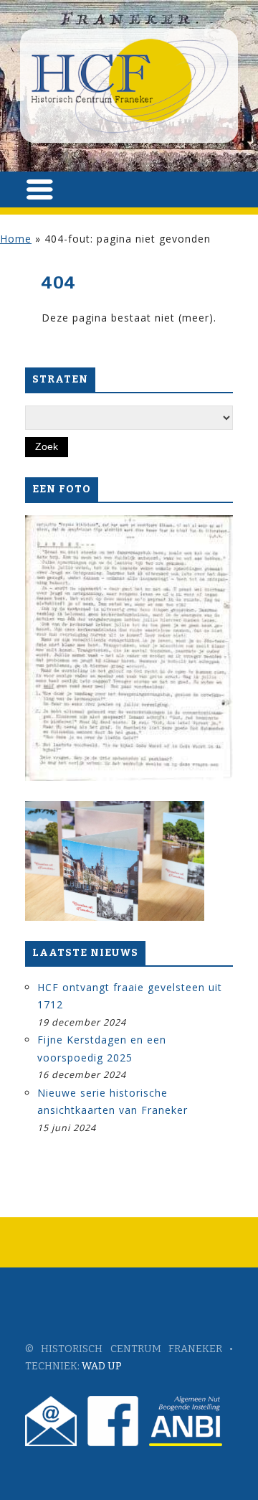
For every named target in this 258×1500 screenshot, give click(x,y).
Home (16, 238)
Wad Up (102, 1366)
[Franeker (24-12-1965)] (129, 648)
